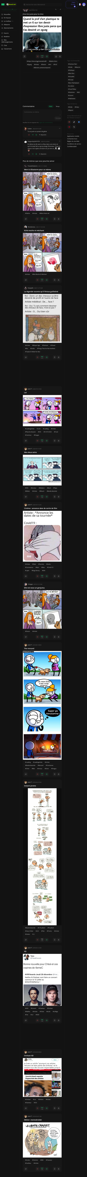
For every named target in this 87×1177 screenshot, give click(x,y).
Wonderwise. (31, 227)
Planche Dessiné (31, 432)
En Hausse (7, 18)
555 (40, 432)
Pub (43, 931)
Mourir (42, 491)
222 (38, 931)
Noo (43, 567)
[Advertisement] (75, 31)
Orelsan (50, 1008)
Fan (27, 1014)
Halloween (72, 98)
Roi (27, 348)
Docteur (34, 488)
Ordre (33, 348)
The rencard (29, 648)
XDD (38, 1014)
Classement (8, 49)
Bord (49, 488)
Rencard (41, 765)
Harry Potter (29, 931)
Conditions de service (74, 144)
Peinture (45, 345)
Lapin (27, 570)
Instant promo (30, 786)
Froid (56, 432)
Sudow (29, 128)
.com (39, 429)
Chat (5, 45)
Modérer (7, 36)
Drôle (70, 67)
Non (37, 567)
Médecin (42, 488)
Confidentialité (72, 146)
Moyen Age (36, 345)
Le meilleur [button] (8, 21)
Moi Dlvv (71, 73)
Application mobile (73, 136)
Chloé (42, 1011)
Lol (25, 392)
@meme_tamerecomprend (42, 67)
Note (50, 106)
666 (44, 570)
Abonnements (8, 28)
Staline (28, 213)
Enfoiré (41, 1099)
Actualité (71, 76)
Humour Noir (73, 64)
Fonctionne (50, 765)
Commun (28, 435)
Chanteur (42, 1008)
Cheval (53, 345)
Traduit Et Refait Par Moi (33, 352)
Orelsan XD (28, 1055)
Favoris (6, 33)
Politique (71, 70)
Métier (28, 491)
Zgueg (30, 64)
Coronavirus (29, 567)
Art (50, 64)
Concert (34, 1008)
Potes (77, 107)
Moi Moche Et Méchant (40, 274)
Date (34, 564)
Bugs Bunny (36, 570)
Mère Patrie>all (44, 213)
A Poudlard (42, 928)
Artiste (37, 64)
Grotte (28, 1160)
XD (25, 951)
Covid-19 (50, 567)
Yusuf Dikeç (72, 89)
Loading (46, 429)
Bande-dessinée (52, 491)
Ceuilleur (28, 1163)
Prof (55, 64)
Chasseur (49, 1160)
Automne (72, 92)
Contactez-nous (72, 139)
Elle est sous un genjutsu (34, 588)
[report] (56, 56)
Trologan (30, 584)
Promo (50, 931)
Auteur (28, 934)
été (79, 92)
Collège (56, 1011)
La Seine (71, 86)
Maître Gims (53, 61)
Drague (37, 435)
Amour (40, 768)
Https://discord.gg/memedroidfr (37, 61)
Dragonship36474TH (33, 141)
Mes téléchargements (7, 41)
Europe (71, 80)
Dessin (44, 64)
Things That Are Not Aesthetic (46, 348)
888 (42, 1160)
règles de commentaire (45, 122)
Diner (47, 768)
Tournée (41, 564)
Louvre (71, 95)
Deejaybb (30, 288)
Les (35, 1099)
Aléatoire (7, 25)
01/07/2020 (48, 432)
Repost (71, 110)
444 (27, 1008)
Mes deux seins (30, 452)
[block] (60, 56)
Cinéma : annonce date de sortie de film (40, 508)
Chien (27, 768)
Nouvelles (7, 14)
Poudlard (51, 928)
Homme (35, 1160)
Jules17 (30, 389)
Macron (78, 67)
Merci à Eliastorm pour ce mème (37, 169)
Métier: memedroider (33, 1120)
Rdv (34, 768)
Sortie (49, 564)
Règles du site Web (73, 141)
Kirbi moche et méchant (34, 230)
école (48, 1011)
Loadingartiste (30, 429)
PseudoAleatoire (32, 166)
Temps (58, 106)
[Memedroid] (2, 4)
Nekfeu (28, 1011)
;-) (33, 934)
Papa (55, 488)
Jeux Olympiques (74, 83)
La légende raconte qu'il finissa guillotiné (41, 291)
